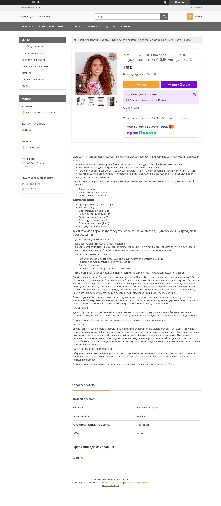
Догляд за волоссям (33, 79)
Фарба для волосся (33, 46)
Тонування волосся (32, 53)
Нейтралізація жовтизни (35, 66)
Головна (27, 26)
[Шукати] (164, 16)
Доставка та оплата (119, 26)
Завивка (104, 40)
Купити (141, 84)
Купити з (173, 84)
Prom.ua (126, 479)
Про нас (77, 26)
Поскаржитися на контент (111, 482)
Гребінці (26, 86)
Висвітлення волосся (33, 59)
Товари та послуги (51, 26)
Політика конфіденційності (136, 482)
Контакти (94, 26)
